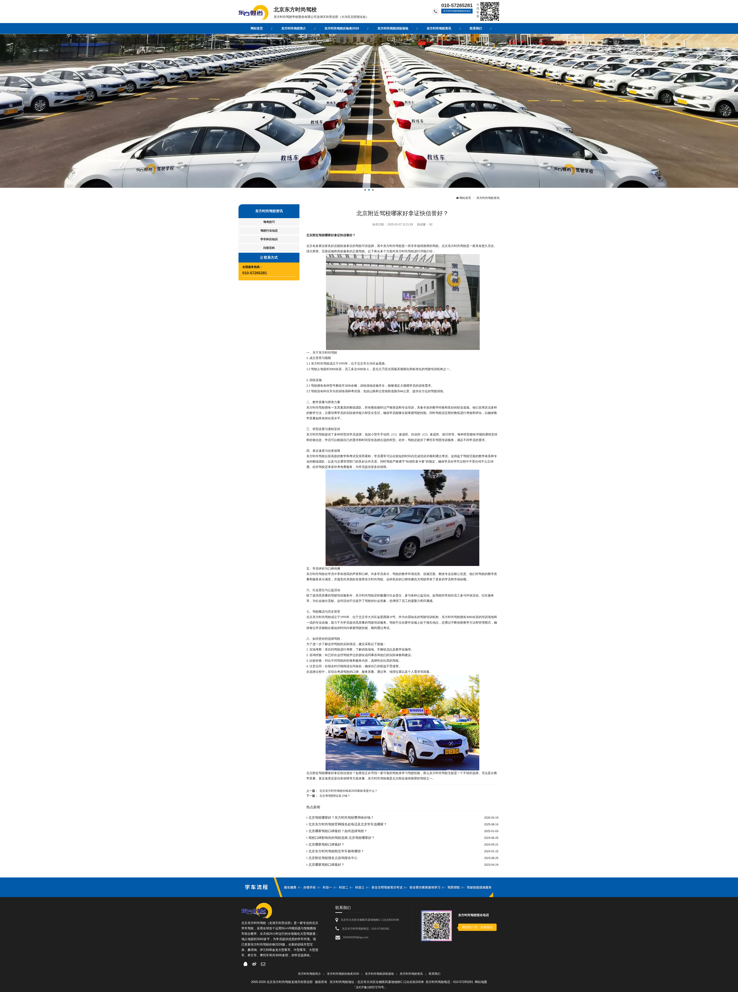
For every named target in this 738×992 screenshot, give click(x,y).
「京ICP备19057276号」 (370, 987)
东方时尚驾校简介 (309, 973)
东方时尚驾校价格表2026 (343, 973)
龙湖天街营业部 (280, 923)
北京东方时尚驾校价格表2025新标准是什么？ (348, 790)
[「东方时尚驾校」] (255, 12)
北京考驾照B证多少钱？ (334, 795)
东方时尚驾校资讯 (487, 197)
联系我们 (434, 973)
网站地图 (481, 982)
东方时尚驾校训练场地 (379, 973)
